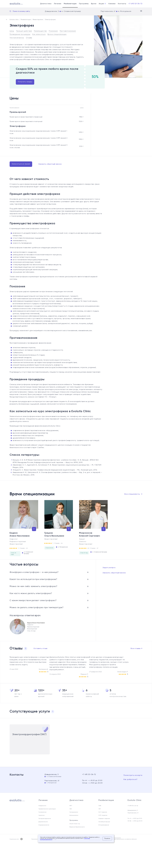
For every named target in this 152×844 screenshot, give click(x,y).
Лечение (57, 4)
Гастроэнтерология (44, 818)
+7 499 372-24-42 (133, 805)
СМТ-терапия (102, 815)
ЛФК (99, 805)
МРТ (70, 805)
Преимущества (40, 31)
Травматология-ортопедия (47, 809)
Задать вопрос (109, 568)
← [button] (9, 515)
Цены (12, 31)
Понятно (107, 838)
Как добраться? (130, 779)
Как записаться (38, 34)
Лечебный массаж (104, 821)
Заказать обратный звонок (50, 164)
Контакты (122, 4)
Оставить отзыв (40, 648)
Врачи (93, 4)
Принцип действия (24, 31)
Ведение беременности (77, 827)
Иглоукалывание (103, 825)
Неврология (42, 805)
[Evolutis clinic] (13, 3)
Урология (41, 815)
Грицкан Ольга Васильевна (54, 534)
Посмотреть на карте (133, 775)
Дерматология (43, 821)
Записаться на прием (21, 164)
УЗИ (70, 809)
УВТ (99, 809)
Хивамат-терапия (104, 818)
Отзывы (29, 38)
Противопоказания (68, 31)
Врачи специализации (57, 34)
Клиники (112, 4)
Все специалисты (133, 494)
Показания (53, 31)
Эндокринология (43, 825)
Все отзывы (136, 648)
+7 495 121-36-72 (135, 4)
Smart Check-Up (74, 823)
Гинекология (42, 812)
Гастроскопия (73, 812)
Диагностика (45, 4)
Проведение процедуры (20, 34)
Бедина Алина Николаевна (20, 534)
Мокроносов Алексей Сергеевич (89, 534)
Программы (84, 4)
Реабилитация (70, 4)
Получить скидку (25, 82)
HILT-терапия (102, 812)
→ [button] (143, 515)
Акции (102, 4)
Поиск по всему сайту (21, 11)
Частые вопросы (17, 38)
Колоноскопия (73, 815)
